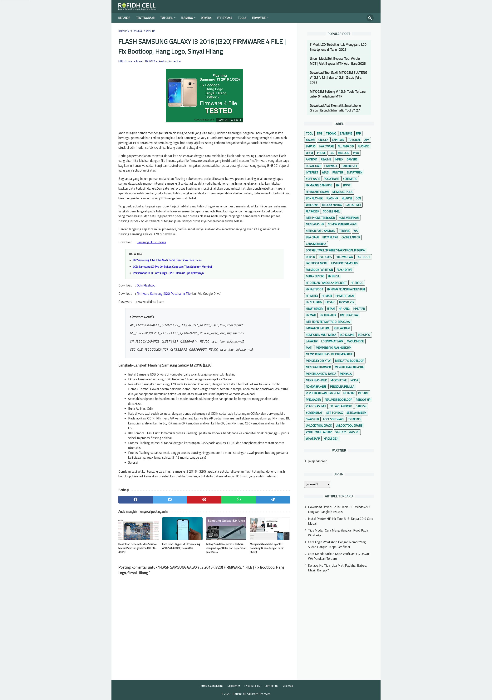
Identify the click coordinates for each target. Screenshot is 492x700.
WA (355, 231)
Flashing (187, 18)
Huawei (347, 198)
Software (313, 179)
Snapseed (312, 419)
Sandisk (361, 406)
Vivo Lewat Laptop (319, 432)
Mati (309, 347)
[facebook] (135, 500)
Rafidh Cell (239, 694)
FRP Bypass (224, 18)
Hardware (326, 146)
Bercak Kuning (332, 205)
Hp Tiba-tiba (328, 315)
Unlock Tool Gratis (349, 425)
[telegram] (273, 500)
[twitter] (170, 500)
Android (311, 159)
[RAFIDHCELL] (139, 6)
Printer (337, 172)
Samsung (346, 133)
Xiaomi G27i (331, 438)
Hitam (331, 308)
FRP (358, 133)
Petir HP (348, 393)
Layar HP (311, 341)
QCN (358, 198)
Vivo (356, 153)
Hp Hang (344, 308)
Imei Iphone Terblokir (320, 217)
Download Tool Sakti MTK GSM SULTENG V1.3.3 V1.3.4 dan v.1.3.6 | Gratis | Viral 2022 (338, 77)
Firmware (259, 18)
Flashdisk (312, 211)
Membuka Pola (342, 192)
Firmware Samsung (319, 185)
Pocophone (331, 179)
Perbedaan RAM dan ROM (323, 393)
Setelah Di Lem (356, 412)
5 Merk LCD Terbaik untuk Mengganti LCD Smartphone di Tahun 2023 (338, 47)
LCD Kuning (347, 335)
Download (313, 166)
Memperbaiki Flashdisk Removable (329, 354)
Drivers (206, 18)
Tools (242, 18)
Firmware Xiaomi (317, 192)
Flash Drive (344, 269)
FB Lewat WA (344, 257)
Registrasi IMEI (316, 406)
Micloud (343, 153)
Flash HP (332, 198)
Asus (325, 172)
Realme (326, 159)
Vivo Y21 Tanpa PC (347, 432)
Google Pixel (331, 211)
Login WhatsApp (332, 341)
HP (337, 185)
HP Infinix (312, 296)
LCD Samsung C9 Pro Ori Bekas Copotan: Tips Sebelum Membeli (172, 266)
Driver (310, 257)
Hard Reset (349, 166)
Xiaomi (310, 140)
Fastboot (363, 257)
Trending (354, 419)
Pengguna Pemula (342, 386)
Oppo (309, 153)
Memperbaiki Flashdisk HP (333, 347)
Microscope (339, 380)
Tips (319, 133)
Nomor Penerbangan (342, 224)
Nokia (354, 380)
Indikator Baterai (318, 328)
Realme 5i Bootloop (338, 399)
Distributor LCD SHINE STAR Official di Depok (335, 250)
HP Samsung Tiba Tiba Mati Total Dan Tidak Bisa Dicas (167, 260)
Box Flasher (314, 198)
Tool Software (333, 419)
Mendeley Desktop (318, 360)
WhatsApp (313, 438)
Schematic (350, 179)
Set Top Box (334, 412)
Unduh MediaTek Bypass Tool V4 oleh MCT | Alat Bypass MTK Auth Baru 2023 (338, 61)
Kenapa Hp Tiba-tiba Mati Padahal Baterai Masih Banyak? (337, 568)
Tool (309, 133)
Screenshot (314, 412)
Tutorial (166, 18)
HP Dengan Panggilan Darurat (326, 283)
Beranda (124, 18)
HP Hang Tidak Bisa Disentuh (346, 289)
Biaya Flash (330, 237)
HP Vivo (330, 302)
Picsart (363, 393)
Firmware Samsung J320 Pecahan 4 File (163, 293)
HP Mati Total (345, 296)
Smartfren (354, 172)
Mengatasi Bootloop (349, 360)
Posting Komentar (170, 61)
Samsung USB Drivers (151, 242)
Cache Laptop (351, 237)
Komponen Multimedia (321, 335)
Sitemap (288, 685)
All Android (346, 146)
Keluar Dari (342, 328)
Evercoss (325, 257)
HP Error (357, 283)
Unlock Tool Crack (319, 425)
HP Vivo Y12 (346, 302)
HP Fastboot (314, 289)
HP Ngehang (314, 302)
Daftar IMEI (353, 205)
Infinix (339, 159)
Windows (312, 205)
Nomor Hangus (316, 386)
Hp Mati (311, 315)
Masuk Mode (355, 341)
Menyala (346, 373)
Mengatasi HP (315, 224)
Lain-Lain (338, 140)
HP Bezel (334, 276)
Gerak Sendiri (315, 276)
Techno (331, 133)
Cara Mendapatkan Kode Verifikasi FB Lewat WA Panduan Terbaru (338, 556)
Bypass (311, 146)
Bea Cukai (312, 237)
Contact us (271, 685)
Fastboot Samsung (344, 263)
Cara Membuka (316, 244)
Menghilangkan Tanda (321, 373)
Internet (312, 172)
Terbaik (344, 231)
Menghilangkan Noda (349, 367)
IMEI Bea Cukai (349, 315)
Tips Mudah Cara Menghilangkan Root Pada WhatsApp (338, 533)
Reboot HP (363, 399)
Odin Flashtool (146, 285)
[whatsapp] (238, 500)
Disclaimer (234, 685)
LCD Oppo (364, 335)
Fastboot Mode (316, 263)
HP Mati (327, 296)
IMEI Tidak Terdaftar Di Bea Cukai (328, 321)
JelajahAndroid (317, 461)
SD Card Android (341, 406)
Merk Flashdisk (316, 380)
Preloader (313, 399)
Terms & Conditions (211, 685)
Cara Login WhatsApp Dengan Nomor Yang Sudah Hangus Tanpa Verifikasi (337, 545)
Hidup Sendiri (314, 308)
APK (366, 140)
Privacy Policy (252, 685)
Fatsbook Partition (319, 269)
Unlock (323, 140)
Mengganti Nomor (318, 367)
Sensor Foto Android (320, 231)
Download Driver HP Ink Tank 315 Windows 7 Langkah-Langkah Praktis (339, 509)
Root (347, 185)
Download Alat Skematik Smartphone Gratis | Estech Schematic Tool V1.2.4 (335, 108)
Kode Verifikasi (349, 217)
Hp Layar (359, 308)
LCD (332, 153)
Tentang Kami (145, 18)
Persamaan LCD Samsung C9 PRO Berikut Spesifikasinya (168, 273)
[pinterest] (204, 500)
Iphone (321, 153)
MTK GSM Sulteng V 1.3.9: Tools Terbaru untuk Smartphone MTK (338, 94)
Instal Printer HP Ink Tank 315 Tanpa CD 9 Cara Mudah (340, 521)
